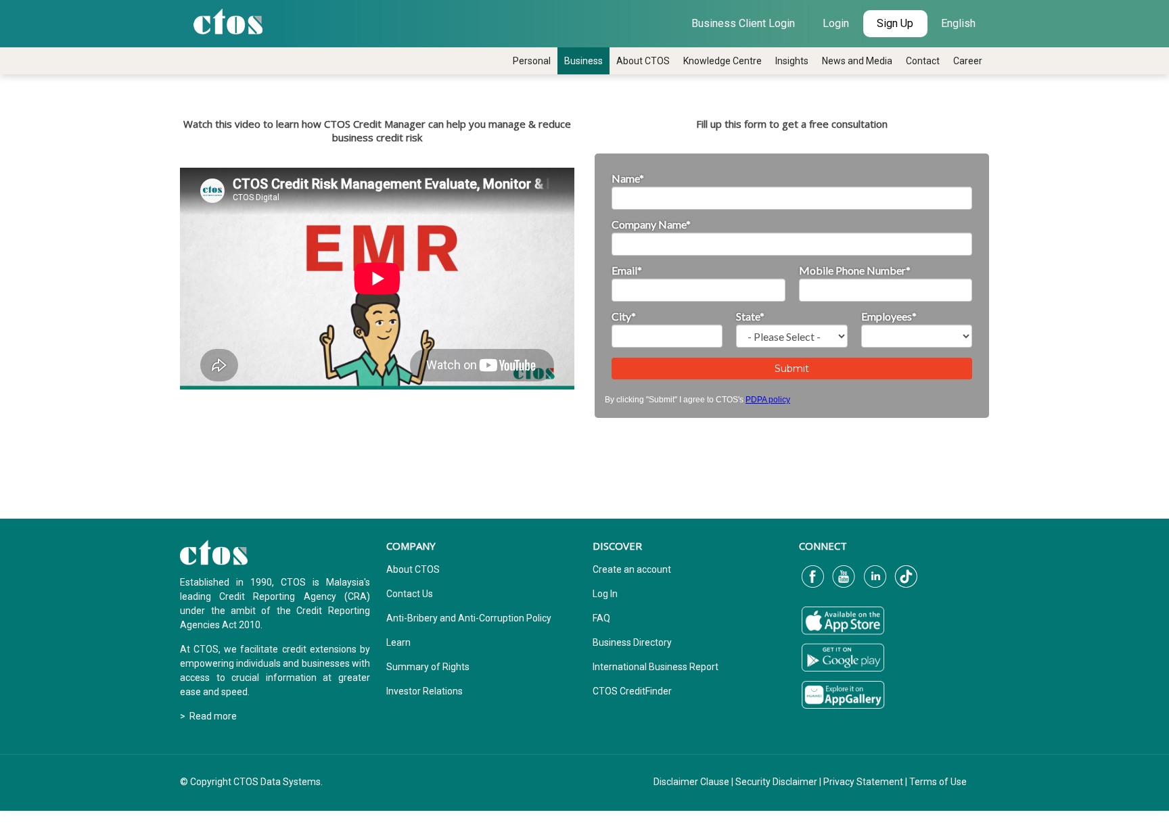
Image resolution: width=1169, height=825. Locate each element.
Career (967, 60)
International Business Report (655, 666)
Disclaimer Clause (691, 781)
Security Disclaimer (776, 781)
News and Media (857, 60)
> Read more (208, 716)
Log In (605, 593)
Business (583, 60)
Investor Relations (424, 691)
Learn (398, 642)
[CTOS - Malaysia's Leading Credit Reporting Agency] (227, 20)
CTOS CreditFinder (632, 691)
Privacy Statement (863, 781)
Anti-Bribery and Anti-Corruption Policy (468, 618)
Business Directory (632, 642)
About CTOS (643, 60)
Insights (791, 60)
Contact (923, 60)
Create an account (632, 569)
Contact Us (409, 593)
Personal (532, 60)
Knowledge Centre (722, 60)
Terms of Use (938, 781)
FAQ (601, 618)
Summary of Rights (427, 666)
